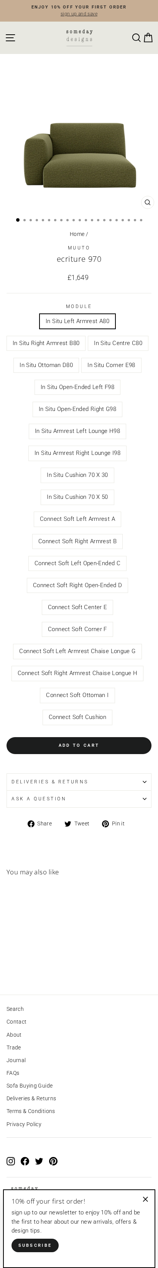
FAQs (13, 1073)
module (79, 306)
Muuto (79, 248)
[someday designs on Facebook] (25, 1161)
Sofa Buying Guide (30, 1086)
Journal (16, 1060)
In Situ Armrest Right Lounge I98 (77, 453)
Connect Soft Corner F (77, 629)
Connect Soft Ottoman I (77, 695)
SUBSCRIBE (35, 1245)
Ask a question (39, 799)
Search (15, 1009)
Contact (17, 1022)
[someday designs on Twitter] (39, 1161)
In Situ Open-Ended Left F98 (77, 387)
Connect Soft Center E (77, 607)
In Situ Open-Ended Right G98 (77, 409)
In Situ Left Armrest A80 (77, 321)
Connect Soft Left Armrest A (77, 518)
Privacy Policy (24, 1124)
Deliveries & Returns (31, 1098)
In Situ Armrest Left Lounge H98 (77, 431)
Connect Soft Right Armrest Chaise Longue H (77, 673)
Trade (14, 1047)
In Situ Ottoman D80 (46, 365)
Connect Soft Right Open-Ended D (77, 585)
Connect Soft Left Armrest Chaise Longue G (77, 651)
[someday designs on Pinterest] (53, 1161)
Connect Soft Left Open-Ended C (77, 563)
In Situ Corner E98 (111, 365)
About (14, 1035)
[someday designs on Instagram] (11, 1161)
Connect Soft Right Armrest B (77, 541)
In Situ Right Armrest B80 (46, 343)
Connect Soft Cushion (77, 717)
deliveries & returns (50, 782)
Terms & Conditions (31, 1111)
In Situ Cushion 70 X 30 (77, 475)
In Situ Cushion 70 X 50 (77, 496)
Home (77, 234)
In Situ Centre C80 (118, 343)
